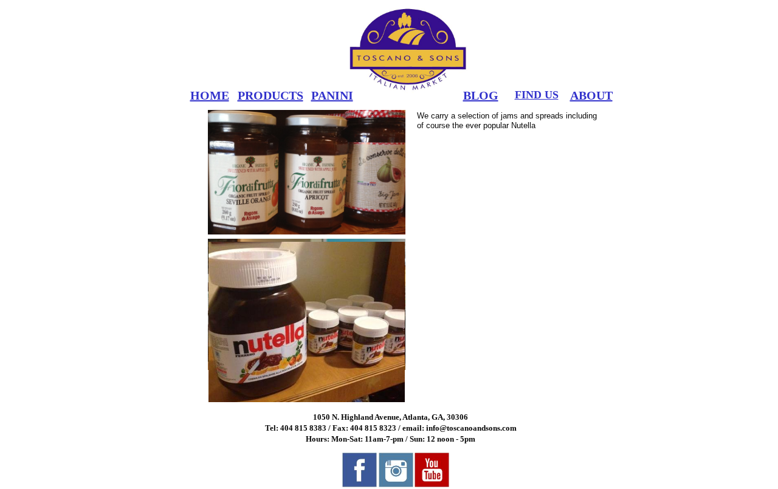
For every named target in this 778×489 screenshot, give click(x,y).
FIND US (537, 95)
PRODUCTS (270, 95)
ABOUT (591, 95)
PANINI (332, 95)
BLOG (480, 95)
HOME (209, 95)
